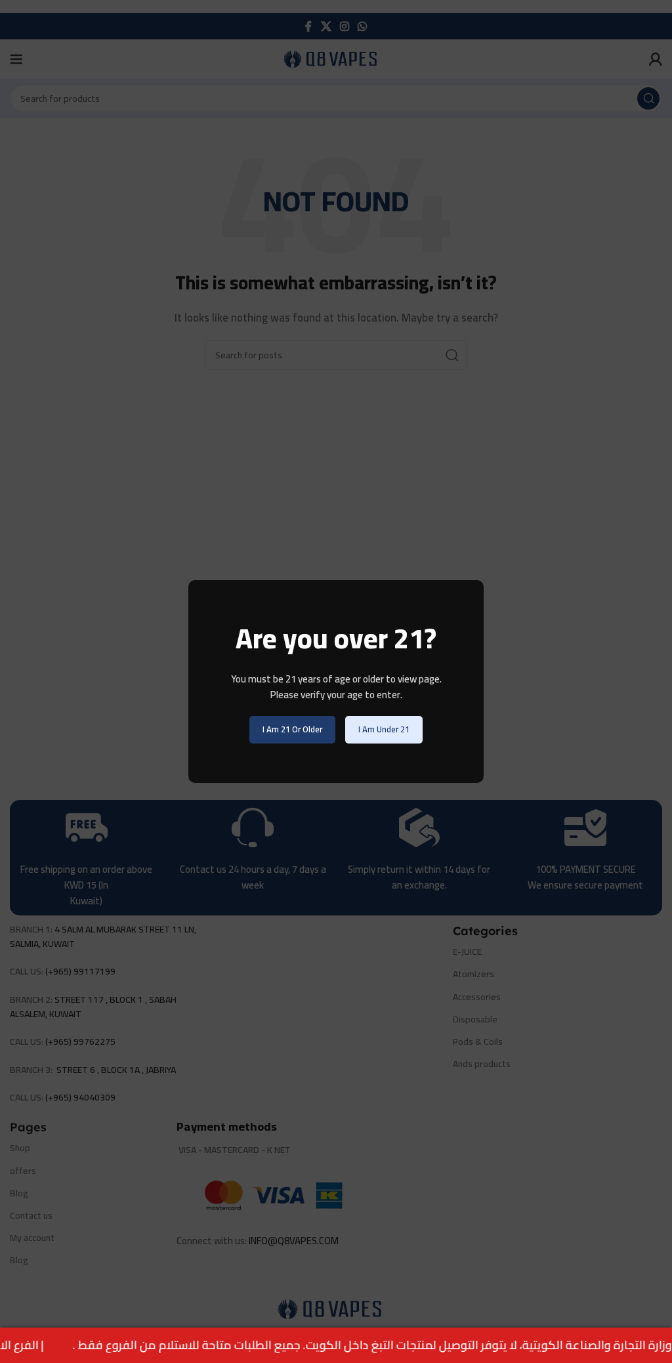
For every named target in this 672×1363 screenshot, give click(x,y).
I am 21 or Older (292, 729)
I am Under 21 (384, 729)
